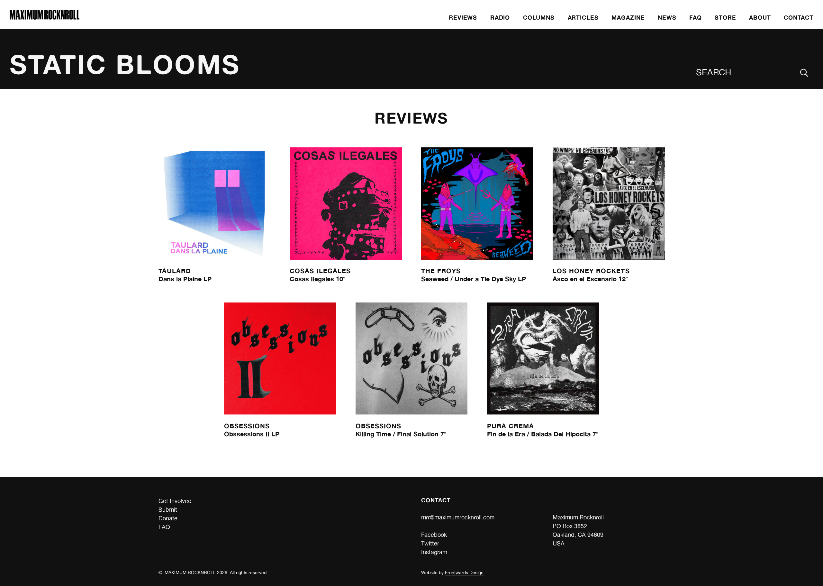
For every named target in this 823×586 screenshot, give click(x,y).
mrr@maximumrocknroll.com (457, 517)
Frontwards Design (464, 572)
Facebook (434, 534)
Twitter (430, 543)
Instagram (434, 552)
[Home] (44, 17)
